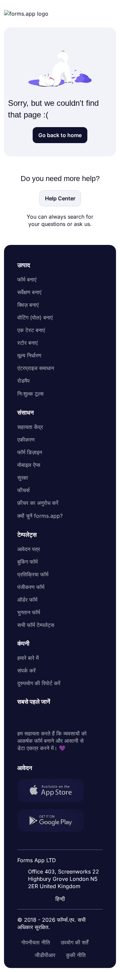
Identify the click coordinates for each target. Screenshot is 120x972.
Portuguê (57, 855)
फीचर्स (23, 490)
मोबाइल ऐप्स (28, 465)
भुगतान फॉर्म (28, 612)
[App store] (54, 791)
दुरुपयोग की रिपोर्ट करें (38, 683)
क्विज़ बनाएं (28, 304)
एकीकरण (26, 439)
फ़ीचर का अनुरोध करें (37, 502)
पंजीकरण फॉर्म (30, 587)
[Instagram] (37, 718)
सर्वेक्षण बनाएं (29, 292)
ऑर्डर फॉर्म (27, 599)
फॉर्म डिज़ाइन (29, 452)
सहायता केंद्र (30, 427)
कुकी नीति (76, 955)
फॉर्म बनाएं (26, 279)
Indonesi (56, 843)
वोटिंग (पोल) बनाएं (35, 317)
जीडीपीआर (45, 955)
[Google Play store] (54, 821)
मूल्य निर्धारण (29, 355)
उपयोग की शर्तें (74, 942)
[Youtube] (66, 718)
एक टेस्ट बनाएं (31, 330)
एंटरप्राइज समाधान (35, 368)
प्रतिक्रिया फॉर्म (32, 574)
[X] (52, 718)
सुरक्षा (22, 477)
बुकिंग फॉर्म (27, 561)
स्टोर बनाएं (27, 342)
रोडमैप (23, 380)
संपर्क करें (26, 670)
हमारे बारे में (28, 658)
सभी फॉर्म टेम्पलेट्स (35, 625)
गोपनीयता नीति (35, 942)
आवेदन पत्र (28, 549)
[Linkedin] (22, 718)
